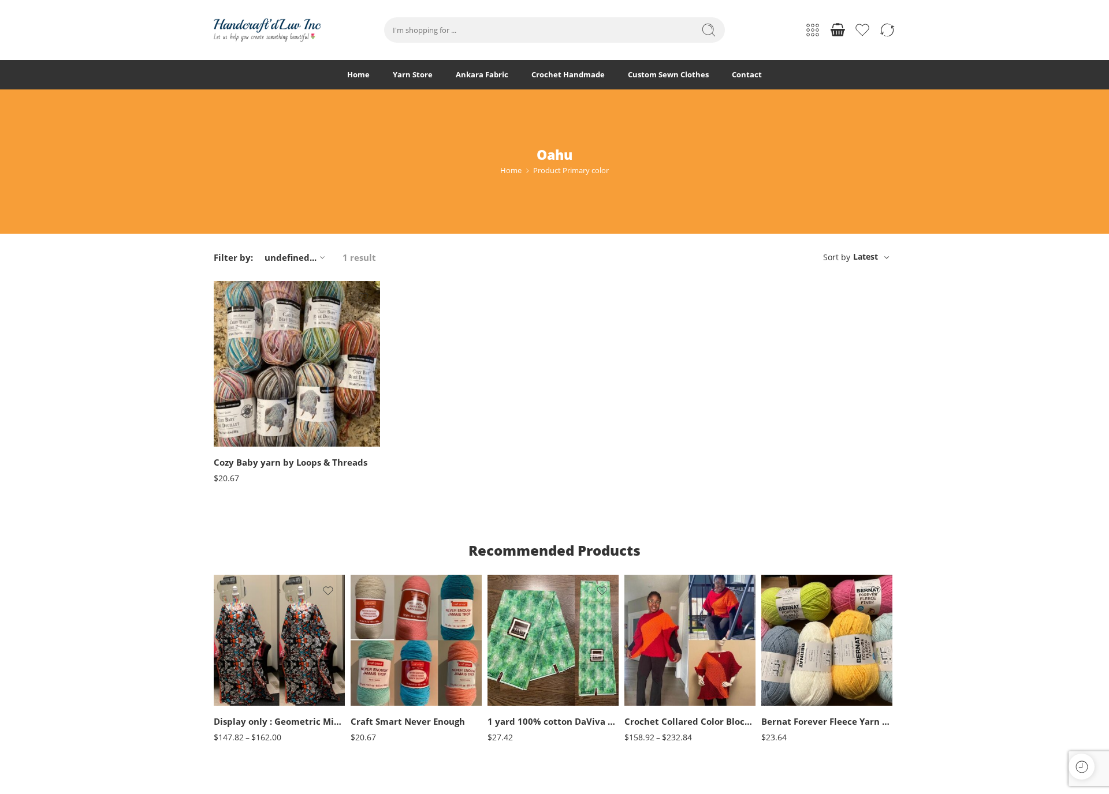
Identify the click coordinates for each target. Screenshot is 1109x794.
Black (382, 651)
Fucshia (382, 685)
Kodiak (245, 427)
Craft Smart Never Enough (408, 721)
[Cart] (837, 30)
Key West (245, 409)
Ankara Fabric (482, 74)
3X (656, 685)
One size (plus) (245, 689)
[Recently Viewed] (1082, 767)
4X (656, 703)
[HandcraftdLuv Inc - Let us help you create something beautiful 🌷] (267, 30)
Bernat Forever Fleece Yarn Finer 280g (826, 721)
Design (498, 695)
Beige (382, 633)
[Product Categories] (813, 30)
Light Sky (793, 703)
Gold (382, 703)
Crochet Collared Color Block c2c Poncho (690, 721)
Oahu (245, 444)
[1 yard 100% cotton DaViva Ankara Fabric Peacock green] (553, 640)
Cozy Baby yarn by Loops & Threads (290, 462)
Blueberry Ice (793, 633)
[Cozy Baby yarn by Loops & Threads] (297, 364)
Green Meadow (793, 685)
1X (656, 651)
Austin (245, 391)
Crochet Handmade (568, 74)
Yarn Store (413, 74)
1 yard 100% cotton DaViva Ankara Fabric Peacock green (553, 721)
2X (656, 668)
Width (498, 658)
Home (358, 74)
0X (656, 633)
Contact (747, 74)
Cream (382, 668)
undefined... (291, 257)
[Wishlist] (363, 297)
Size (220, 657)
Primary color (235, 359)
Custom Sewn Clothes (668, 74)
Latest (865, 256)
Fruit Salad (793, 651)
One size (245, 672)
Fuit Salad (793, 668)
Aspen (245, 374)
